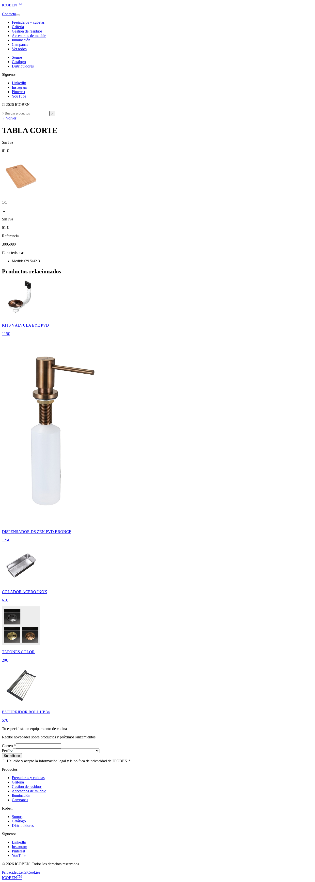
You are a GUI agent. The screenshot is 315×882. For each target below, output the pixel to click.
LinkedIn (19, 83)
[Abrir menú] (18, 15)
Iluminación (21, 40)
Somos (17, 57)
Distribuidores (23, 66)
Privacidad (10, 872)
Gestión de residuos (27, 31)
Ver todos (19, 49)
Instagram (19, 87)
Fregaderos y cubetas (28, 22)
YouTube (19, 96)
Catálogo (19, 62)
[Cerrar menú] (52, 113)
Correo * (9, 746)
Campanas (20, 44)
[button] (157, 9)
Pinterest (18, 92)
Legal (22, 872)
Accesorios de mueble (29, 35)
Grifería (18, 27)
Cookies (33, 872)
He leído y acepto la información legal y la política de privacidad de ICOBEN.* (68, 761)
